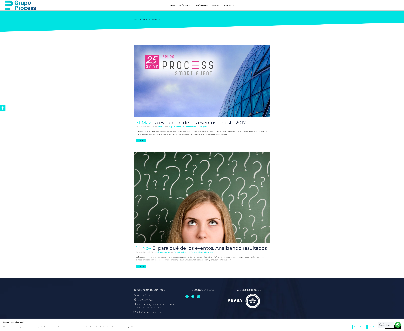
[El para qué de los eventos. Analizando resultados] (202, 197)
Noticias (160, 127)
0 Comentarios (189, 127)
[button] (2, 108)
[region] (202, 325)
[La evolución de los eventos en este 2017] (202, 81)
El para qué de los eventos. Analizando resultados (209, 248)
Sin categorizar (163, 252)
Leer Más (141, 140)
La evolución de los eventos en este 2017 (199, 122)
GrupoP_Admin (174, 127)
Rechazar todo (375, 327)
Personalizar (358, 327)
